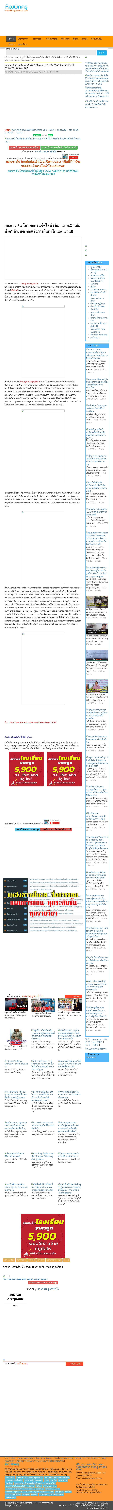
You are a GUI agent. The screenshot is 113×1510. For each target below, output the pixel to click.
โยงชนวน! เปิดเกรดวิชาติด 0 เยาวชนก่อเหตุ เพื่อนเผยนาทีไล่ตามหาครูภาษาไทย (96, 393)
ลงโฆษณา (94, 337)
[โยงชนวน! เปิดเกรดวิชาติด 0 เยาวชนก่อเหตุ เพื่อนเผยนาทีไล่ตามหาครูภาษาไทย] (97, 383)
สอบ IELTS (61, 130)
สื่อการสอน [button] (37, 39)
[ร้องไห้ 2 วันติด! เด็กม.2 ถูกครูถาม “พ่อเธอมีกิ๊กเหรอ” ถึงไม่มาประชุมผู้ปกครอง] (16, 1095)
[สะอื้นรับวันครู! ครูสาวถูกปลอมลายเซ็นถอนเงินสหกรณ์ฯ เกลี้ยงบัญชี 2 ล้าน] (16, 1125)
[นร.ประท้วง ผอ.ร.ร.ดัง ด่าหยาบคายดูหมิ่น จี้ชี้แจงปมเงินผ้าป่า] (43, 1125)
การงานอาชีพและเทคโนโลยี (34, 1489)
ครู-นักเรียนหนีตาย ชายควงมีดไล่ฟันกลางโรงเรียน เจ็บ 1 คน (96, 969)
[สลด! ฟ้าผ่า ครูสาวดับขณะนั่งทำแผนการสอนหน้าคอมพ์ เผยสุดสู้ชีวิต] (70, 1004)
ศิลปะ (46, 1480)
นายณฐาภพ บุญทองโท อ (30, 382)
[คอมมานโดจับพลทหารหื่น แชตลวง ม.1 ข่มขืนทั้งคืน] (97, 739)
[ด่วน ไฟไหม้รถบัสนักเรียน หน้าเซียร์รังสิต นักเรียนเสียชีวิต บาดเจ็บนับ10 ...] (97, 487)
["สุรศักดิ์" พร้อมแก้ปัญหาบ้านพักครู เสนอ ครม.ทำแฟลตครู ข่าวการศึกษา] (97, 628)
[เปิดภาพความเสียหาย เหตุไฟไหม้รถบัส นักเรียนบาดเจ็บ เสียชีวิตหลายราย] (97, 460)
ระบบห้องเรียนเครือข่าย (98, 1508)
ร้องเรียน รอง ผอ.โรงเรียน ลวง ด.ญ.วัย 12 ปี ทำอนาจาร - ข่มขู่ (97, 825)
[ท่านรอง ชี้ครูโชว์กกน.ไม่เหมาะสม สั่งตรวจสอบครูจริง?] (16, 1037)
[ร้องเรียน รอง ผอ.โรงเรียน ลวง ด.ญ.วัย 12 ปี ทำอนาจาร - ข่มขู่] (97, 816)
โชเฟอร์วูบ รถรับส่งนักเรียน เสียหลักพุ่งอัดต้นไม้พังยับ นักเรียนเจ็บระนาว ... (96, 443)
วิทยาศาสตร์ (29, 1480)
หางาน (8, 1494)
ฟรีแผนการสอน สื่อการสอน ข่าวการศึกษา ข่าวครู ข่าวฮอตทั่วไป (91, 1467)
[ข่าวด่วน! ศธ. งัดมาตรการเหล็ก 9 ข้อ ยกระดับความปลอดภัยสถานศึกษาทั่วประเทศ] (97, 354)
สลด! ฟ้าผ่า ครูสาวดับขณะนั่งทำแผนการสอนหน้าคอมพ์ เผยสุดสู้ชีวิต (69, 1015)
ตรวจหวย (26, 1494)
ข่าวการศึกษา (10, 1458)
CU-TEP (19, 132)
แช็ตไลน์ (14, 290)
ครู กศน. (85, 39)
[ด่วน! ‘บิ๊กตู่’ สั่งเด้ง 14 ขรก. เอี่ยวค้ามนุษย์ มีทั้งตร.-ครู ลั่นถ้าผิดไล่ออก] (43, 1156)
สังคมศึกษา (9, 1483)
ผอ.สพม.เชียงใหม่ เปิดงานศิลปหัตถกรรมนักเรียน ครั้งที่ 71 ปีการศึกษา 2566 (97, 697)
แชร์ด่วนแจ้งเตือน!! (47, 1492)
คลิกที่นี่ (92, 1487)
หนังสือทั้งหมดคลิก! (76, 1364)
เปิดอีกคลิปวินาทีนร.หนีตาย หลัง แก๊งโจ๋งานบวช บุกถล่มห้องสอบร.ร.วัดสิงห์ (42, 1196)
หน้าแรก (11, 39)
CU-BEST (9, 132)
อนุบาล (36, 1492)
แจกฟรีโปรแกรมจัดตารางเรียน (24, 147)
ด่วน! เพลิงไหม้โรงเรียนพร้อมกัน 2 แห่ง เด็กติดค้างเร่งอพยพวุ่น (69, 1103)
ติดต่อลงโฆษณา (10, 1497)
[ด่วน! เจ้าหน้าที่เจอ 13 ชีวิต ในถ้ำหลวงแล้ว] (16, 1155)
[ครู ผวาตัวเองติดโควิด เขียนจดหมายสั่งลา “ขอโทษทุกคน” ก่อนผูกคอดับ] (16, 1004)
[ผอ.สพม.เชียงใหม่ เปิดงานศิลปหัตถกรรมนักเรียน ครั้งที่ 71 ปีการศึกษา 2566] (97, 686)
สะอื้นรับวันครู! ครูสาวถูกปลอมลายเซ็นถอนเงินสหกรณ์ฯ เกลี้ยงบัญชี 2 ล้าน (16, 1134)
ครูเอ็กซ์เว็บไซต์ (95, 1492)
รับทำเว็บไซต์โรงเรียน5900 (90, 1505)
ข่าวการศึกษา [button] (23, 39)
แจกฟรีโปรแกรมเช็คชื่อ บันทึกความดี (59, 147)
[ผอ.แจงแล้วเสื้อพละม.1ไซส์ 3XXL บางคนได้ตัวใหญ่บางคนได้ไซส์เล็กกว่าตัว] (70, 1064)
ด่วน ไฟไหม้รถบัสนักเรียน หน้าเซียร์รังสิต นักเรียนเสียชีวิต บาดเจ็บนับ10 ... (96, 497)
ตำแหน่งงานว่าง (22, 1478)
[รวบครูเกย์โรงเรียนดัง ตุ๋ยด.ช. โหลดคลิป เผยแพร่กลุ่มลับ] (43, 1005)
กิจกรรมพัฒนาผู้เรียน (12, 1492)
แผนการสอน (9, 1260)
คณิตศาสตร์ (38, 1480)
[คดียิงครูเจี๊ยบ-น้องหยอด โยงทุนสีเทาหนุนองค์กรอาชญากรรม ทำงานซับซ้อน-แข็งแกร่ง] (97, 1012)
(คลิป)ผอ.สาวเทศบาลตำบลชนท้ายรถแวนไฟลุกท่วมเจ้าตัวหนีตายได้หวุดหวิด (96, 724)
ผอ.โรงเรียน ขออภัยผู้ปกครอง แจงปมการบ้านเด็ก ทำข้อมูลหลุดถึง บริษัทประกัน (97, 995)
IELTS (52, 130)
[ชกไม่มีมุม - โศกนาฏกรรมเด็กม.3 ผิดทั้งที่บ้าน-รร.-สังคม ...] (97, 408)
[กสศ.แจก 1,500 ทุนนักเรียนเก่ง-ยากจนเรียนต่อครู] (16, 1064)
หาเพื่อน (68, 1492)
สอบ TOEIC (74, 130)
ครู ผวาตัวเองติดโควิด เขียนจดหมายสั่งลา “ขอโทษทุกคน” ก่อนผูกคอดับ (16, 1015)
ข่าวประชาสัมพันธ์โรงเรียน (14, 1480)
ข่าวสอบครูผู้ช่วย (97, 303)
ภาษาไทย (53, 1480)
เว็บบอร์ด (34, 1494)
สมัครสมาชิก (58, 1461)
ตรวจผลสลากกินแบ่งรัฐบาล (97, 330)
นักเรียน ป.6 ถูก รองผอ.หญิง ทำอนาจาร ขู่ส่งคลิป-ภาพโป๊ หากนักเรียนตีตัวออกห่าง (96, 801)
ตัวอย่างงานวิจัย (97, 275)
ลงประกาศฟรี (46, 1461)
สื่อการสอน (65, 39)
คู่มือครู (75, 39)
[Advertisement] (69, 19)
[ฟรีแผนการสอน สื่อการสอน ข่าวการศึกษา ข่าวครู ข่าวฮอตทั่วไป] (16, 8)
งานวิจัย (31, 1260)
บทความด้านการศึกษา (61, 1478)
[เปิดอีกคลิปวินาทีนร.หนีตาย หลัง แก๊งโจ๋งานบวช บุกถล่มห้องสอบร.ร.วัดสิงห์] (43, 1187)
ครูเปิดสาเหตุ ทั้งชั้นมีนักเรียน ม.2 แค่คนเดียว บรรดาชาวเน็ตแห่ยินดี (95, 883)
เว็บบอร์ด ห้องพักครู (98, 334)
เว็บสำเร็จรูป (74, 1505)
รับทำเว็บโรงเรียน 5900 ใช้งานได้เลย (26, 130)
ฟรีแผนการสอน (52, 39)
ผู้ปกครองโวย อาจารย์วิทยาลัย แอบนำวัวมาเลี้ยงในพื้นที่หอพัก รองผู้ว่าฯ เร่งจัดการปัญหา (43, 1075)
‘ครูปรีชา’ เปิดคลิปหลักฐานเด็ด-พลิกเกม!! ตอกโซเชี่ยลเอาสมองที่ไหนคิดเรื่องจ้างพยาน (42, 1044)
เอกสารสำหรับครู (54, 1260)
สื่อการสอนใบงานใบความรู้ (34, 1483)
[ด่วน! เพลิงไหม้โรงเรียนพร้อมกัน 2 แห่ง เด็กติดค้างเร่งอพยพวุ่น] (70, 1095)
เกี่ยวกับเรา (43, 1494)
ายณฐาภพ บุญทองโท (29, 284)
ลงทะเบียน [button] (22, 44)
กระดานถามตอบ (66, 1458)
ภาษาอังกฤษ (63, 1480)
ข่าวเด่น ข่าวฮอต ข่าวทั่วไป (97, 308)
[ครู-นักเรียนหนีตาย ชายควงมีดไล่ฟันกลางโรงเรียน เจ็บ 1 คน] (97, 960)
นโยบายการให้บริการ (56, 1494)
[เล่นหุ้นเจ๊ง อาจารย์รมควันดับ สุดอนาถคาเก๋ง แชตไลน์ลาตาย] (16, 1187)
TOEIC (95, 1045)
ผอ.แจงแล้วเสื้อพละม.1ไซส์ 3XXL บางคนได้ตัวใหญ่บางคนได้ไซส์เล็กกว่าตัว (68, 1072)
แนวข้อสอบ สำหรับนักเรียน (14, 1489)
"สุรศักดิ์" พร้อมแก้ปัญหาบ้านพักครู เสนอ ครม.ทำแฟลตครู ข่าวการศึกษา (97, 639)
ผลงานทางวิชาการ (83, 1458)
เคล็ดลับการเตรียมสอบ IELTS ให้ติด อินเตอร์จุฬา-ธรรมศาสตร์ (96, 520)
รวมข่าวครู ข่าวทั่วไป (22, 57)
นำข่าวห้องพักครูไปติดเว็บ (86, 1473)
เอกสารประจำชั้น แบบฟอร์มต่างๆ (97, 279)
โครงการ (41, 1260)
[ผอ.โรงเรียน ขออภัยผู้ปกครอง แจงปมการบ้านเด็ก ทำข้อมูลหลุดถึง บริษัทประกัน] (97, 985)
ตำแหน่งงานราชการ (49, 1458)
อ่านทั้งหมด (76, 996)
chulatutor (96, 1039)
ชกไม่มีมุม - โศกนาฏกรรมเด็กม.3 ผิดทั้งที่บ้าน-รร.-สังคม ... (95, 417)
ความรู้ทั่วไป (59, 1492)
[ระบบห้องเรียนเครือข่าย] (97, 1049)
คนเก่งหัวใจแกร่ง (26, 1492)
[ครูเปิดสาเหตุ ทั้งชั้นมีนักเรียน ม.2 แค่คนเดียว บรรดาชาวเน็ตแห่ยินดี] (97, 875)
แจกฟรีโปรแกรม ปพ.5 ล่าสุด (27, 829)
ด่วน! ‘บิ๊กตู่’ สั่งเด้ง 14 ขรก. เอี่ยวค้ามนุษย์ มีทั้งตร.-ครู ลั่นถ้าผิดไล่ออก (42, 1165)
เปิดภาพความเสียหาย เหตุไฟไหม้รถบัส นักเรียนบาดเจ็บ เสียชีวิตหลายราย (97, 470)
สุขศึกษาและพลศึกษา (52, 1489)
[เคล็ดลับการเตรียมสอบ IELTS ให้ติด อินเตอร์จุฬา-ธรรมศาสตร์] (97, 512)
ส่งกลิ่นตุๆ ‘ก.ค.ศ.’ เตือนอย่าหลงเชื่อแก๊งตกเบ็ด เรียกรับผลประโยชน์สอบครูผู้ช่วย (96, 612)
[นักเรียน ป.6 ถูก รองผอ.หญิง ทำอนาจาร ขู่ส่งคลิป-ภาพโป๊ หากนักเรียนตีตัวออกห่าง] (97, 791)
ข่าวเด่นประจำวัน (31, 1461)
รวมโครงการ (10, 1461)
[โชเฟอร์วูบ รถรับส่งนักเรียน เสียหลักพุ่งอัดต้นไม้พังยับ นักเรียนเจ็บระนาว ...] (97, 433)
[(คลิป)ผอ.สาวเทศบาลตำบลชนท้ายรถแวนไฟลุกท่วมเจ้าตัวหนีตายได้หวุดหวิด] (97, 714)
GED (45, 130)
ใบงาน (66, 1260)
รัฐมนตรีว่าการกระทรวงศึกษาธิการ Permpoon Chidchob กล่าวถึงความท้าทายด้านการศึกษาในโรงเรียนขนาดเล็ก (95, 553)
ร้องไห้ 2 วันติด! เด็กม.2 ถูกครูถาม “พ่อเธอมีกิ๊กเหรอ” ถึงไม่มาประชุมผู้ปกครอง (16, 1103)
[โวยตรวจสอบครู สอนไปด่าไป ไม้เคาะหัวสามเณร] (70, 1155)
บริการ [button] (10, 44)
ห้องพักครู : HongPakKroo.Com (96, 1503)
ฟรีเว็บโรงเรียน (96, 39)
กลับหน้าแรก (63, 1505)
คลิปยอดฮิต (48, 1478)
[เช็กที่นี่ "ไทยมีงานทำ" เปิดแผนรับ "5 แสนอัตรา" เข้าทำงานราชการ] (97, 104)
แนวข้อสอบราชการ (98, 289)
